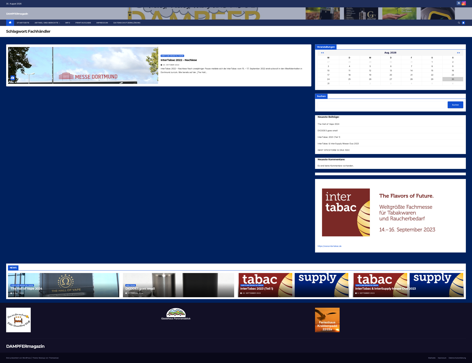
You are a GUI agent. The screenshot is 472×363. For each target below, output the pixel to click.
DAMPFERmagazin (17, 13)
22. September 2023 (252, 293)
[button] (459, 23)
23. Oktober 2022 (171, 65)
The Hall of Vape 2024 (328, 124)
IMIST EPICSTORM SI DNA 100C (334, 150)
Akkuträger (130, 285)
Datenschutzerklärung (126, 23)
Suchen (321, 96)
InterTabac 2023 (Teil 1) (329, 137)
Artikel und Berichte (47, 23)
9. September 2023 (366, 293)
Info (67, 23)
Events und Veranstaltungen (172, 56)
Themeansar (54, 358)
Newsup (42, 358)
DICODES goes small (328, 130)
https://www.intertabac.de (329, 246)
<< (322, 52)
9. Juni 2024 (18, 293)
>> (458, 52)
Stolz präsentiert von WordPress (18, 358)
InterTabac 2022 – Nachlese (179, 60)
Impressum (102, 23)
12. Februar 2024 (135, 293)
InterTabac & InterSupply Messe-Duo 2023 (338, 143)
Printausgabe (83, 23)
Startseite (23, 23)
